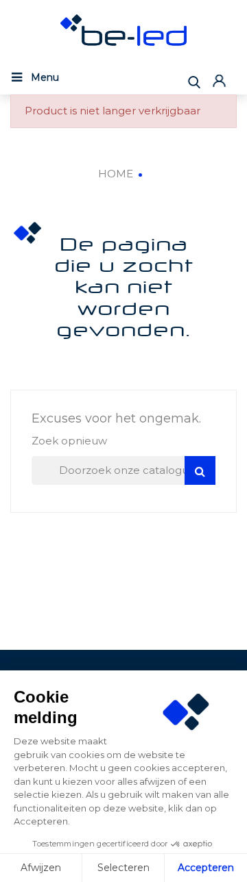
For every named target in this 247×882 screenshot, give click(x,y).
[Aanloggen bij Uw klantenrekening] (221, 80)
